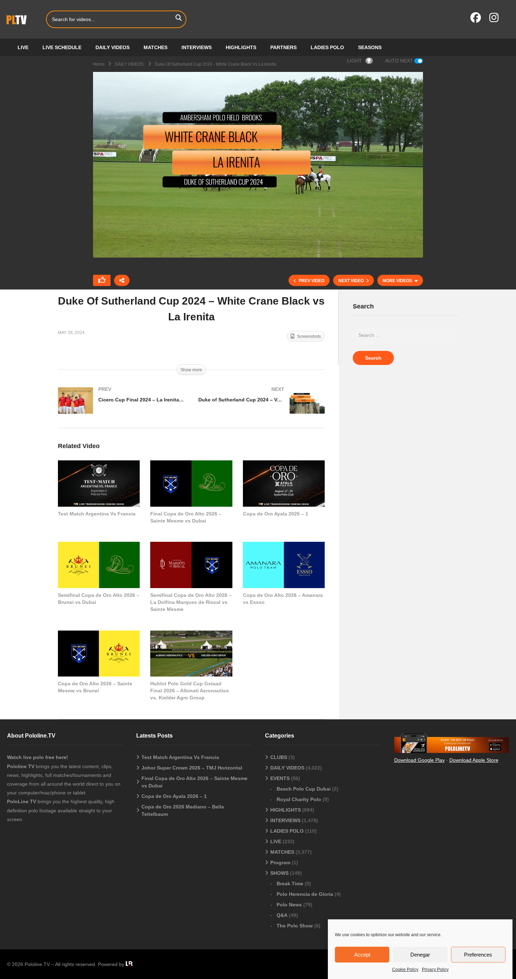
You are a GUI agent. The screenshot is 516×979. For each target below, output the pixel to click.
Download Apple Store (473, 760)
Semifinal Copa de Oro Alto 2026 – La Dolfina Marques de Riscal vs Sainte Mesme (191, 602)
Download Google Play (419, 760)
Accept (362, 955)
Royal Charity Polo (299, 799)
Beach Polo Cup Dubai (304, 789)
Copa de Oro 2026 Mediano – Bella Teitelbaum (182, 810)
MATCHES (155, 47)
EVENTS (280, 778)
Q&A (282, 915)
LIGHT (354, 61)
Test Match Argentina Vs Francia (96, 514)
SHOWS (279, 873)
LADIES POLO (327, 47)
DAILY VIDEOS (112, 47)
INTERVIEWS (196, 47)
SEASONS (370, 47)
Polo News (289, 904)
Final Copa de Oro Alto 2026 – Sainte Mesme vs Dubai (194, 781)
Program (280, 862)
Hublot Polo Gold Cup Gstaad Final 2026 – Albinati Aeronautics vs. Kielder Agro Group (189, 691)
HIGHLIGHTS (241, 47)
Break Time (290, 883)
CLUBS (278, 757)
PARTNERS (283, 47)
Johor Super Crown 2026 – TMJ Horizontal (191, 768)
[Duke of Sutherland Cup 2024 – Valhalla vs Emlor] (261, 407)
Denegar (420, 955)
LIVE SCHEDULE (61, 47)
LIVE (23, 47)
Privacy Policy (435, 969)
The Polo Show (295, 925)
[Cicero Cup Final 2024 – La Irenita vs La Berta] (121, 407)
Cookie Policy (405, 969)
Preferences (478, 955)
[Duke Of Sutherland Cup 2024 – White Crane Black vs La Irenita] (99, 483)
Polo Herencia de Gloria (305, 894)
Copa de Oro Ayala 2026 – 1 (275, 514)
